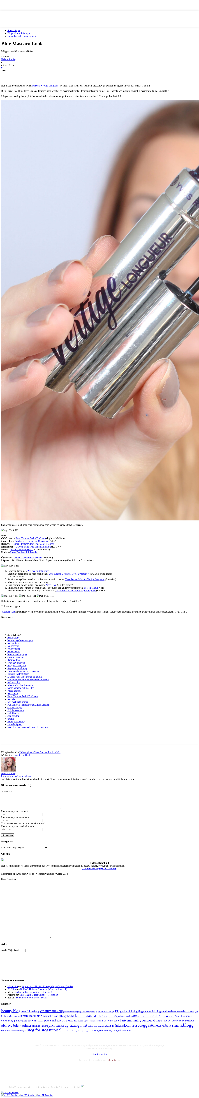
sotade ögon (21, 1031)
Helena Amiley (8, 59)
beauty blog (13, 637)
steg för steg (13, 716)
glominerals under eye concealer (23, 671)
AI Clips (11, 989)
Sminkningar (13, 30)
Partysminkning (130, 1020)
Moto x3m (12, 986)
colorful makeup (15, 657)
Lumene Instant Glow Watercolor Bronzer (33, 544)
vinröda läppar (14, 724)
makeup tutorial (124, 1016)
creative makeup (52, 1011)
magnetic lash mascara (77, 1015)
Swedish (14, 1092)
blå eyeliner (13, 643)
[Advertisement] (37, 625)
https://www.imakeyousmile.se (16, 776)
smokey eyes (8, 1030)
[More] (62, 75)
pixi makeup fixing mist (67, 1025)
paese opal (12, 693)
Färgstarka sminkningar (18, 33)
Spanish (31, 1095)
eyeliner (92, 1011)
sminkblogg (13, 713)
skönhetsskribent (15, 710)
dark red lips (13, 660)
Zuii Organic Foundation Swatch (32, 997)
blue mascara (13, 651)
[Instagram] (20, 1068)
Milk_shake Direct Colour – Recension (39, 994)
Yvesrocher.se (8, 611)
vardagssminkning (16, 721)
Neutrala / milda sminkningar (21, 36)
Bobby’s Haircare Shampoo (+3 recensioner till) (43, 989)
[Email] (40, 75)
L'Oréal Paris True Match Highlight (24, 676)
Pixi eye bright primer (38, 571)
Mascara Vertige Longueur (45, 85)
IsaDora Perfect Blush (22, 549)
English (15, 1095)
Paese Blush (179, 1016)
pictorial (11, 699)
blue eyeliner (13, 648)
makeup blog (13, 682)
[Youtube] (45, 1068)
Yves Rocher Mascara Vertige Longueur (84, 579)
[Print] (51, 75)
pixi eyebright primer (17, 702)
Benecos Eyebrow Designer (28, 557)
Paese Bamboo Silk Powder (24, 552)
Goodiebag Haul (22, 755)
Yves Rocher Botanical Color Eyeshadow (69, 573)
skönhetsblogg (14, 707)
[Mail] (28, 1068)
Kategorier (6, 847)
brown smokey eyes (17, 654)
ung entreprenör (68, 1031)
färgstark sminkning (17, 668)
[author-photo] (8, 770)
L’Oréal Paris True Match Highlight (33, 546)
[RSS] (37, 1068)
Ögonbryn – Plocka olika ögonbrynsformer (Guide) (47, 986)
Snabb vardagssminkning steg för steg (33, 992)
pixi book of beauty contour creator (176, 1020)
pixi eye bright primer (16, 1025)
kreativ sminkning (31, 1015)
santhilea (116, 1025)
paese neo (72, 1020)
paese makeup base (55, 1020)
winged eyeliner (122, 1030)
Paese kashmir (91, 587)
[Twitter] (17, 75)
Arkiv (4, 950)
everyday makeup (16, 662)
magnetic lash (50, 1015)
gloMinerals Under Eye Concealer (31, 541)
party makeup (111, 1020)
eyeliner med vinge (105, 1011)
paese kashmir (14, 690)
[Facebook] (6, 75)
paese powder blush (96, 1021)
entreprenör (68, 1011)
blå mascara (13, 646)
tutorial (10, 718)
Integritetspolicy (99, 1054)
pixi (157, 1021)
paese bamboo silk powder (20, 688)
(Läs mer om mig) (91, 868)
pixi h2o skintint (40, 1025)
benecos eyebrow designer (20, 640)
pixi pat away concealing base (99, 1026)
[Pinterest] (29, 75)
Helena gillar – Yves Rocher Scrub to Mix (39, 752)
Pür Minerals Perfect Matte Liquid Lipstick (28, 704)
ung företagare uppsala (82, 1031)
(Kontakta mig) (109, 868)
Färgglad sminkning (17, 665)
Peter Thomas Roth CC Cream (31, 538)
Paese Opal (51, 585)
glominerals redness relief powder (177, 1011)
